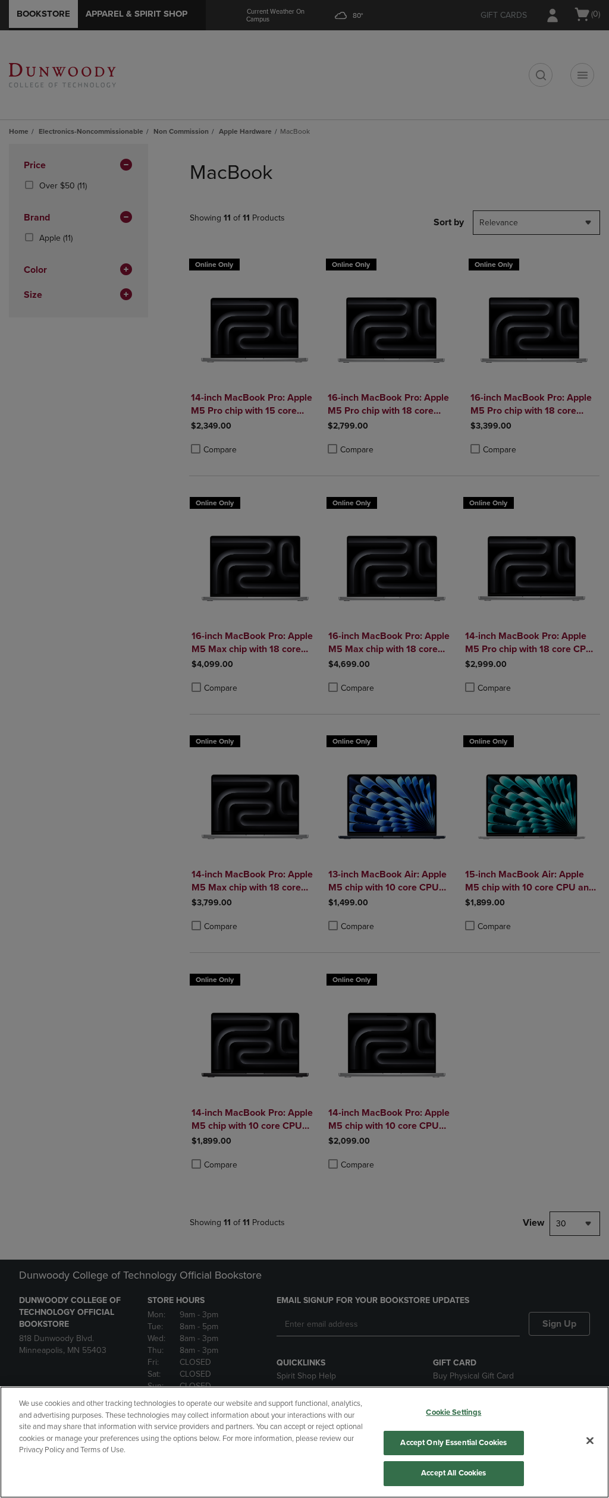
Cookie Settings (453, 1412)
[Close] (590, 1441)
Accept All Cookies (453, 1473)
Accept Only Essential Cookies (453, 1442)
